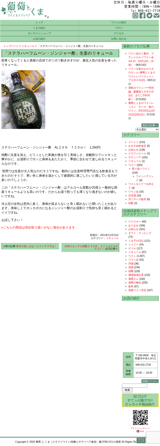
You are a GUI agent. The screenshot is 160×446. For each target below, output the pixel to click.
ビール (132, 248)
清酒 (130, 267)
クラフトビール (137, 153)
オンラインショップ (39, 33)
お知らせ (133, 149)
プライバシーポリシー (140, 428)
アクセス (119, 33)
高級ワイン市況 (137, 290)
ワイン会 (133, 191)
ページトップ (141, 440)
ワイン (132, 165)
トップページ (11, 46)
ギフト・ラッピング (139, 233)
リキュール (28, 46)
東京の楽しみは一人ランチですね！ (36, 246)
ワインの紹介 (118, 22)
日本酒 (132, 195)
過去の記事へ (150, 125)
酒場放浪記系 (136, 274)
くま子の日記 (136, 240)
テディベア (134, 157)
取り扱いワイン (141, 168)
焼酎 (130, 203)
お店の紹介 (39, 38)
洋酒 (130, 263)
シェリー (133, 244)
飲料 (130, 286)
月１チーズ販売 (137, 199)
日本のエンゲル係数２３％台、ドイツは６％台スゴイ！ (91, 247)
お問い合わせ (118, 38)
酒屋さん (133, 278)
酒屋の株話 (134, 282)
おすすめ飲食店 (137, 145)
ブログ (119, 27)
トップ (39, 22)
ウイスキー (134, 221)
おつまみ (133, 225)
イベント (133, 142)
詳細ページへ (150, 381)
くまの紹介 (39, 27)
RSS (142, 431)
